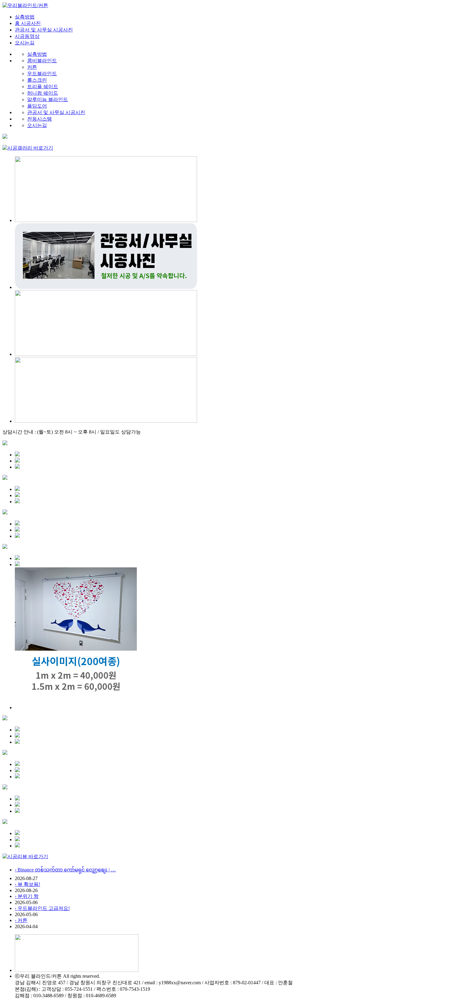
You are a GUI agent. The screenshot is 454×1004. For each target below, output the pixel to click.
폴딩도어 (37, 106)
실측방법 (25, 16)
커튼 (32, 67)
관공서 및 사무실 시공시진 (56, 112)
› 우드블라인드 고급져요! (42, 908)
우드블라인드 (42, 73)
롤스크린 (37, 80)
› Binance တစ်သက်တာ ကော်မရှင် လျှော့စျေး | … (65, 869)
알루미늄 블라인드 (47, 99)
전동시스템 (39, 118)
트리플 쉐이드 (42, 86)
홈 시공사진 (28, 23)
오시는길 (25, 42)
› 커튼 (21, 920)
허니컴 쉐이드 (42, 93)
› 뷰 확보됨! (27, 884)
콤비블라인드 (42, 60)
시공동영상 (27, 36)
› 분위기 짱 (27, 896)
